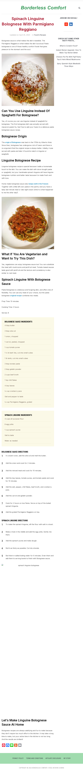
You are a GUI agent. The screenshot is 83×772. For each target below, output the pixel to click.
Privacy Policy (18, 758)
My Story (67, 758)
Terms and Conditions (34, 758)
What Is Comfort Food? (69, 46)
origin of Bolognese (13, 142)
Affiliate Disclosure (53, 758)
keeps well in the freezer (38, 184)
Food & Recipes (40, 35)
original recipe (16, 296)
